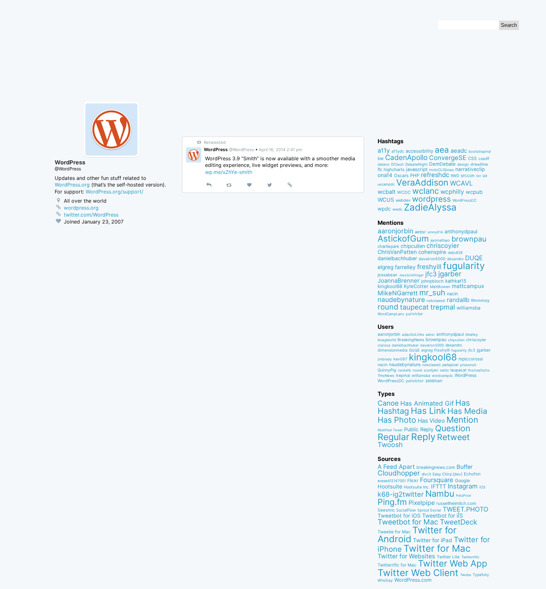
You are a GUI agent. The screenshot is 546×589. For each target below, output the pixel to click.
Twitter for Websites (406, 556)
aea (442, 150)
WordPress (465, 375)
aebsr (420, 231)
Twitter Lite (448, 556)
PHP (414, 175)
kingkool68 (390, 286)
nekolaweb (436, 300)
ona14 (385, 175)
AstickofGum (403, 238)
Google (462, 480)
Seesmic (386, 509)
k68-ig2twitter (401, 494)
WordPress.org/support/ (114, 191)
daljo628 (455, 252)
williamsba (469, 308)
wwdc (397, 209)
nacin (452, 293)
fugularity (464, 265)
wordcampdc (442, 376)
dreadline (479, 164)
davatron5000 (432, 258)
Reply (423, 436)
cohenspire (432, 252)
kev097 (400, 359)
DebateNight (416, 164)
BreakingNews (410, 339)
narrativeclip (470, 169)
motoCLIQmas (441, 170)
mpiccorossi (470, 358)
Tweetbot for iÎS (442, 515)
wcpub (474, 192)
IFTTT (438, 486)
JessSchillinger (411, 275)
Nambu (439, 493)
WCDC (404, 192)
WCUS (386, 199)
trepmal (442, 307)
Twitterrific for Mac (397, 565)
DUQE (474, 258)
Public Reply (419, 429)
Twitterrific (470, 557)
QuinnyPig (387, 370)
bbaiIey (471, 334)
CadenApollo (406, 157)
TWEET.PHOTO (465, 509)
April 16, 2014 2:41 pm (280, 149)
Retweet (453, 437)
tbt (478, 176)
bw (381, 158)
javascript (417, 169)
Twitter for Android (417, 535)
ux (484, 175)
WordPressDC (464, 200)
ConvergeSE (447, 158)
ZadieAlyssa (430, 207)
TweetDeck (458, 522)
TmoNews (386, 375)
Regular (394, 437)
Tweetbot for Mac (408, 522)
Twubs (465, 575)
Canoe (388, 403)
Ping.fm (392, 502)
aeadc (459, 150)
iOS (482, 487)
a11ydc (397, 151)
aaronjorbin (395, 231)
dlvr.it (426, 474)
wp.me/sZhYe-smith (228, 172)
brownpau (469, 239)
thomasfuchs (479, 370)
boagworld (387, 340)
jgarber (449, 274)
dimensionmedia (393, 350)
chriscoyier (443, 245)
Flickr (412, 480)
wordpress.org (81, 208)
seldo (444, 370)
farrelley (405, 267)
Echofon (472, 473)
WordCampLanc (391, 314)
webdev (403, 200)
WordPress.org (72, 184)
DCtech (397, 164)
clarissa (384, 345)
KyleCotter (416, 286)
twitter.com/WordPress (91, 215)
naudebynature (401, 300)
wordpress (431, 199)
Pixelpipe (422, 502)
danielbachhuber (397, 258)
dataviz (384, 164)
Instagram (463, 486)
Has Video (431, 420)
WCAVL (461, 183)
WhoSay (385, 580)
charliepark (388, 246)
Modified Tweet (390, 430)
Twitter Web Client (418, 572)
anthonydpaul (461, 231)
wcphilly (452, 191)
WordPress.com (413, 580)
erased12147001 (392, 481)
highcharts (394, 169)
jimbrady (385, 359)
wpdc (384, 209)
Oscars (401, 175)
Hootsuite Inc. (416, 487)
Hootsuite (390, 486)
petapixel (450, 365)
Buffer (465, 466)
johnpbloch (432, 281)
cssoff (483, 158)
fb (380, 169)
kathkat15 (455, 281)
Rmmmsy (480, 300)
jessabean (387, 274)
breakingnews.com (435, 467)
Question (452, 428)
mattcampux (468, 286)
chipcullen (413, 246)
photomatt (468, 365)
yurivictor (414, 313)
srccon (468, 175)
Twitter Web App (452, 563)
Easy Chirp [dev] (447, 474)
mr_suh (432, 292)
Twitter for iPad (432, 540)
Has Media (467, 411)
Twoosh (390, 444)
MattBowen (440, 287)
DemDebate (442, 164)
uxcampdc (386, 184)
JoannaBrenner (399, 280)
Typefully (481, 575)
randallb (458, 300)
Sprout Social (429, 510)
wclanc (425, 191)
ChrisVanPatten (397, 251)
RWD (455, 176)
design (463, 164)
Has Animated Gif (427, 403)
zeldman (433, 380)
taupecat (414, 307)
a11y (384, 150)
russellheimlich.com (456, 503)
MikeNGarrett (398, 293)
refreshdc (435, 175)
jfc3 (431, 274)
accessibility (419, 151)
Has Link (428, 410)
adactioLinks (413, 334)
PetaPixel (463, 496)
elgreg (385, 267)
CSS (472, 158)
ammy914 (435, 232)
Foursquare (436, 480)
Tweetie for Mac (394, 531)
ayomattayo (440, 240)
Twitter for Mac (436, 548)
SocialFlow (406, 510)
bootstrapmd (480, 151)
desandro (455, 258)
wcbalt (387, 191)
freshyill (429, 267)
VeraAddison (422, 182)
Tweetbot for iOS (399, 515)
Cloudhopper (399, 473)
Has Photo (397, 420)
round (388, 306)
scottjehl (431, 370)
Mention (462, 419)
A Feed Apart (396, 466)
